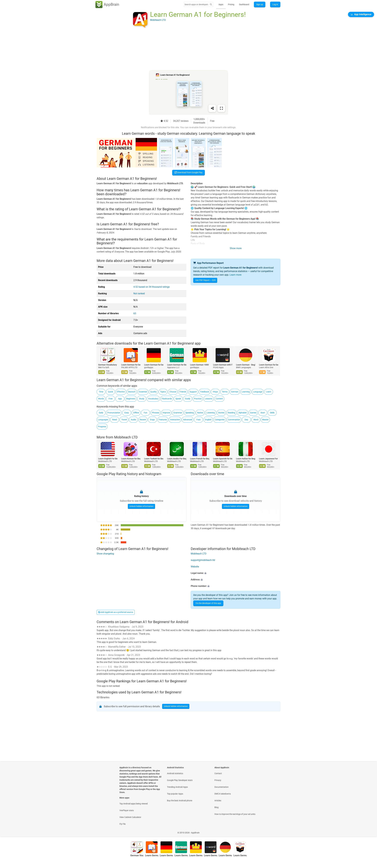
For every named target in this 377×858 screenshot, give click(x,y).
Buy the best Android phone (179, 800)
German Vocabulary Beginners (107, 365)
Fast (198, 419)
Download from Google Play (189, 172)
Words (101, 398)
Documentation (221, 787)
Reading (231, 412)
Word (255, 419)
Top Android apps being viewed (133, 803)
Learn (268, 392)
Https (215, 392)
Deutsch (131, 392)
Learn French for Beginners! (199, 459)
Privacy (217, 780)
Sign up (259, 4)
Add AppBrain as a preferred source (116, 612)
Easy (126, 412)
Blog (216, 807)
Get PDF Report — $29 (205, 280)
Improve (166, 412)
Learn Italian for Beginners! (245, 459)
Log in (275, 4)
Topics (163, 392)
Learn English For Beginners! (107, 459)
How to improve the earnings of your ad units (234, 814)
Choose (172, 392)
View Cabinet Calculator (130, 817)
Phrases (155, 412)
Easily (187, 398)
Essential (143, 392)
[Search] (211, 4)
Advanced (187, 419)
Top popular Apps (175, 794)
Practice (197, 398)
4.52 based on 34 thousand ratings (151, 286)
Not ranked (139, 293)
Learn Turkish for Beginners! (153, 459)
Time (101, 392)
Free (111, 398)
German (234, 392)
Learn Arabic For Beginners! (176, 459)
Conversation (234, 419)
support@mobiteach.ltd (203, 560)
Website (195, 566)
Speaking (189, 412)
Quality (153, 392)
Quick (110, 392)
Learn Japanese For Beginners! (268, 459)
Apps (221, 4)
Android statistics (175, 773)
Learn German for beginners (130, 365)
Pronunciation (113, 412)
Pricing (231, 4)
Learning (246, 392)
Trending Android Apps (177, 787)
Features (163, 419)
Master (265, 419)
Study (141, 398)
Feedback (204, 392)
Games (253, 412)
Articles (217, 800)
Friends (183, 392)
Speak (178, 398)
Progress (102, 426)
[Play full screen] (221, 108)
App (120, 398)
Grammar (177, 412)
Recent (143, 419)
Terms (225, 392)
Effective (121, 392)
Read (114, 419)
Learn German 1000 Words (199, 365)
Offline (136, 412)
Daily (101, 412)
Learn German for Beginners (176, 365)
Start (263, 412)
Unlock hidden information (141, 506)
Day (246, 419)
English (208, 419)
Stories (221, 412)
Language (257, 392)
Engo (152, 419)
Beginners (130, 398)
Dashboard (244, 4)
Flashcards (167, 398)
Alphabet (242, 412)
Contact (218, 773)
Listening (210, 412)
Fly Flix (122, 824)
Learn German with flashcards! (222, 365)
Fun (145, 412)
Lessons (208, 398)
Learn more (235, 274)
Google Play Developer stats (179, 780)
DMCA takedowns (222, 794)
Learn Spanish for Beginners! (222, 459)
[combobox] (196, 4)
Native (200, 412)
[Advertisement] (185, 49)
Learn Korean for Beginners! (130, 459)
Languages (103, 419)
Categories (220, 419)
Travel (124, 419)
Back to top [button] (370, 831)
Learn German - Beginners (245, 365)
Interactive (175, 419)
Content (219, 398)
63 (134, 313)
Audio (133, 419)
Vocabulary (153, 398)
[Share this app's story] (212, 108)
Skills (272, 412)
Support (193, 392)
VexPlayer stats (126, 810)
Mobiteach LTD (126, 437)
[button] (235, 573)
